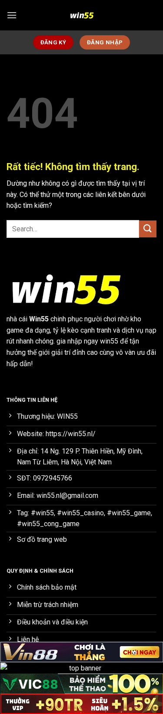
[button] (12, 15)
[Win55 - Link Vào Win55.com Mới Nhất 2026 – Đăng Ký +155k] (81, 15)
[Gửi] (147, 228)
